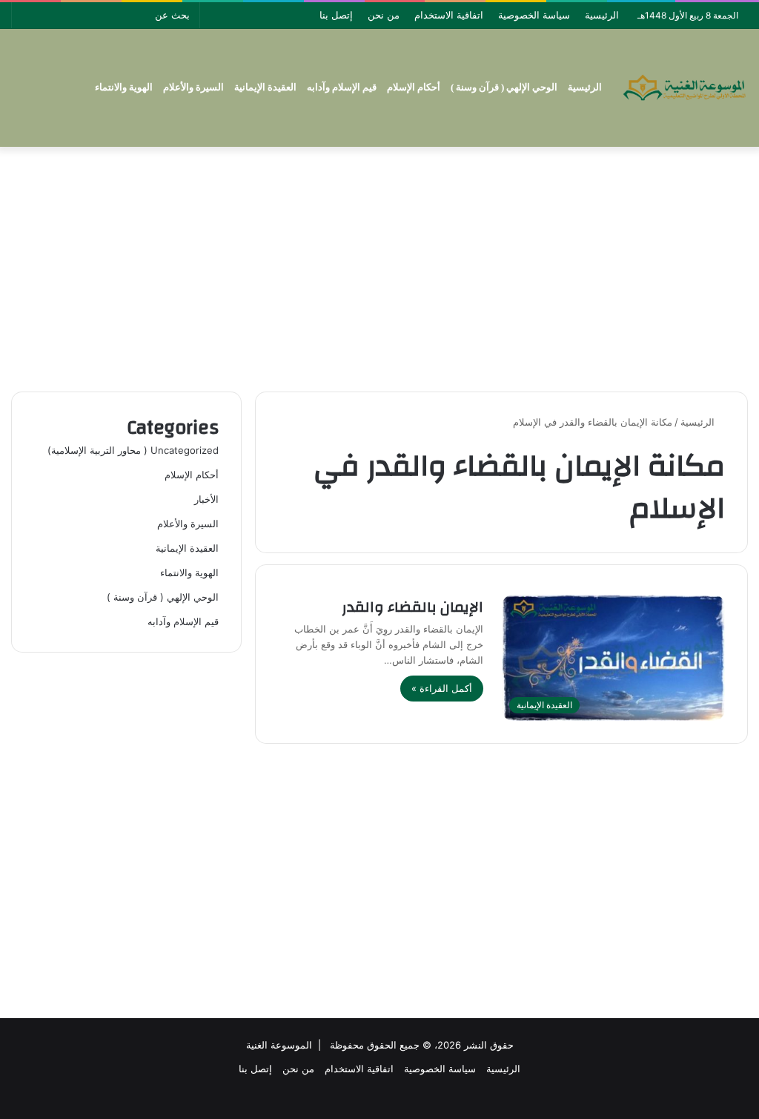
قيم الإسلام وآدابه (342, 87)
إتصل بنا (336, 15)
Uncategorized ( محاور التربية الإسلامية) (133, 450)
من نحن (384, 15)
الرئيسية (602, 15)
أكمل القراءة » (441, 688)
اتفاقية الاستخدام (448, 15)
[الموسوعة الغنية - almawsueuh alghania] (685, 87)
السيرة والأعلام (193, 87)
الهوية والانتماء (124, 87)
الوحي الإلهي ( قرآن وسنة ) (504, 87)
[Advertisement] (379, 265)
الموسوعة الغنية (279, 1045)
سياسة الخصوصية (534, 15)
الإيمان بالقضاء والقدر (412, 607)
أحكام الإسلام (413, 87)
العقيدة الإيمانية (265, 87)
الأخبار (206, 499)
